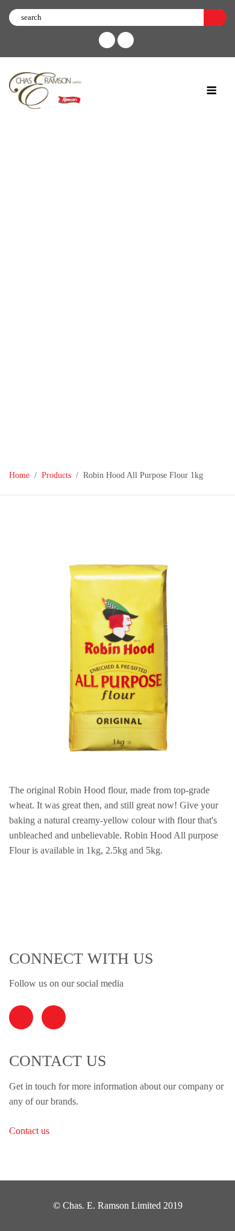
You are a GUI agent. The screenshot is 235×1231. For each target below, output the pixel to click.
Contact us (30, 1131)
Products (56, 475)
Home (19, 475)
